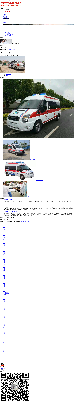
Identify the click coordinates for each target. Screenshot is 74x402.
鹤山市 (4, 286)
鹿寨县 (4, 248)
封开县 (4, 323)
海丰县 (4, 311)
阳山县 (4, 301)
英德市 (4, 272)
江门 (3, 348)
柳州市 (4, 268)
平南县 (4, 229)
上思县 (4, 232)
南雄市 (4, 289)
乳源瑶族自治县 (6, 294)
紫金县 (4, 309)
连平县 (4, 307)
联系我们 (4, 22)
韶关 (3, 352)
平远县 (4, 313)
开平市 (4, 287)
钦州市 (4, 263)
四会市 (4, 277)
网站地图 (23, 0)
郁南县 (4, 295)
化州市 (4, 279)
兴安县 (4, 243)
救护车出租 (7, 29)
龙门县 (4, 318)
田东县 (4, 223)
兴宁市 (4, 276)
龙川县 (4, 308)
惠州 (3, 343)
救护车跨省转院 (8, 31)
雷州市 (4, 283)
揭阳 (3, 335)
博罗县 (4, 320)
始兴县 (4, 333)
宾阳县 (4, 251)
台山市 (4, 288)
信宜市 (4, 278)
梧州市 (4, 265)
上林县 (4, 252)
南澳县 (4, 328)
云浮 (3, 334)
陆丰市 (4, 275)
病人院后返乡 (8, 74)
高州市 (4, 280)
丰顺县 (4, 316)
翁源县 (4, 331)
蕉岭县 (4, 312)
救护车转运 (5, 16)
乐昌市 (4, 291)
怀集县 (4, 324)
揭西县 (4, 299)
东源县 (4, 304)
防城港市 (4, 264)
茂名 (3, 345)
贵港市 (4, 262)
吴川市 (4, 281)
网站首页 (4, 14)
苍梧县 (4, 237)
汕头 (3, 350)
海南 (3, 353)
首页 (7, 49)
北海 (3, 356)
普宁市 (4, 270)
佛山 (3, 349)
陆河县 (4, 310)
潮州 (3, 336)
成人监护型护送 (8, 33)
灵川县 (4, 245)
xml (26, 0)
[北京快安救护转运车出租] (11, 6)
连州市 (4, 271)
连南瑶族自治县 (6, 292)
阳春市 (4, 273)
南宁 (3, 357)
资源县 (4, 239)
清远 (3, 337)
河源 (3, 340)
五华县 (4, 315)
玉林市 (4, 261)
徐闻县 (4, 326)
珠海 (3, 351)
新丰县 (4, 329)
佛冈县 (4, 302)
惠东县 (4, 319)
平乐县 (4, 238)
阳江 (3, 339)
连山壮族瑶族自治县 (6, 293)
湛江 (3, 347)
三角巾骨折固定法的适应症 (10, 211)
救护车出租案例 (6, 18)
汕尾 (3, 341)
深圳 (3, 358)
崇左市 (4, 255)
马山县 (4, 253)
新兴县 (4, 296)
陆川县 (4, 227)
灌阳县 (4, 240)
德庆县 (4, 321)
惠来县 (4, 297)
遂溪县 (4, 327)
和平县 (4, 305)
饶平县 (4, 300)
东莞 (3, 359)
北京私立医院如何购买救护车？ (11, 199)
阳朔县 (4, 246)
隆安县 (4, 254)
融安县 (4, 247)
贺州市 (4, 259)
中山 (3, 355)
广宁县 (4, 325)
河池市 (4, 257)
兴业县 (4, 224)
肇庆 (3, 344)
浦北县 (4, 230)
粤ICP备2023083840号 (25, 221)
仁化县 (4, 332)
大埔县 (4, 317)
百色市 (4, 260)
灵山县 (4, 231)
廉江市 (4, 284)
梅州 (3, 342)
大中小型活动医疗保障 (9, 34)
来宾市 (4, 256)
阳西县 (4, 303)
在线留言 (4, 19)
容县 (3, 228)
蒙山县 (4, 235)
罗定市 (4, 269)
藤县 (3, 236)
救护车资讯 (5, 17)
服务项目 (4, 15)
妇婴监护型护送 (8, 35)
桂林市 (4, 267)
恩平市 (4, 285)
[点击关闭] (0, 362)
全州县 (4, 244)
